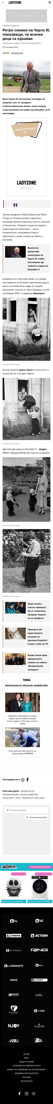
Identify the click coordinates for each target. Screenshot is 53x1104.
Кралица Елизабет (11, 795)
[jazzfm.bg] (13, 1039)
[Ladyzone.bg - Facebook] (27, 785)
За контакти (26, 1081)
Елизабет (39, 109)
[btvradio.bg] (39, 1010)
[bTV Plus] (39, 965)
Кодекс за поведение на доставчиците (26, 1069)
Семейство (15, 26)
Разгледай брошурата (40, 867)
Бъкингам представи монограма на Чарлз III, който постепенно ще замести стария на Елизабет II (38, 258)
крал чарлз (40, 798)
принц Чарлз (26, 369)
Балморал (39, 293)
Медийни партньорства (26, 1073)
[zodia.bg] (39, 995)
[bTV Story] (13, 950)
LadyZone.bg (17, 53)
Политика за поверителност (26, 1066)
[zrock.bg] (39, 1039)
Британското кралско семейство (26, 685)
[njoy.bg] (13, 1024)
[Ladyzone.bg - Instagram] (23, 780)
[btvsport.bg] (39, 980)
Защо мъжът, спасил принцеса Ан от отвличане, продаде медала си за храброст (37, 611)
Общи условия (26, 1062)
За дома (7, 26)
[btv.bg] (13, 921)
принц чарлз (8, 798)
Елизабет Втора (27, 791)
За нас (26, 1054)
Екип (26, 1058)
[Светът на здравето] (13, 1010)
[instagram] (26, 1094)
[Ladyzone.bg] (15, 2)
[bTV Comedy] (39, 921)
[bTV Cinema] (13, 936)
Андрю (43, 449)
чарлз (17, 798)
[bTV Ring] (39, 950)
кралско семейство (29, 795)
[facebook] (19, 1094)
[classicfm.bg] (39, 1024)
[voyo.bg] (13, 980)
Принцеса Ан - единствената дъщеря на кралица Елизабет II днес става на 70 (38, 636)
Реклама (27, 1077)
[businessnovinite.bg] (13, 995)
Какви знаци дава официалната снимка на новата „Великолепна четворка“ (37, 662)
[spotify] (33, 1094)
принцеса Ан (27, 798)
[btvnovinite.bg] (13, 965)
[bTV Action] (39, 936)
